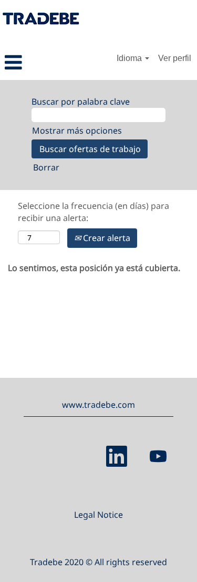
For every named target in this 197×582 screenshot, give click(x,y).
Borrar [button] (46, 167)
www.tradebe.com (98, 404)
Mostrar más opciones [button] (77, 130)
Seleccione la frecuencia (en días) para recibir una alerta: (93, 212)
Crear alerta (105, 238)
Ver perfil (174, 58)
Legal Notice (98, 514)
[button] (33, 62)
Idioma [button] (130, 58)
